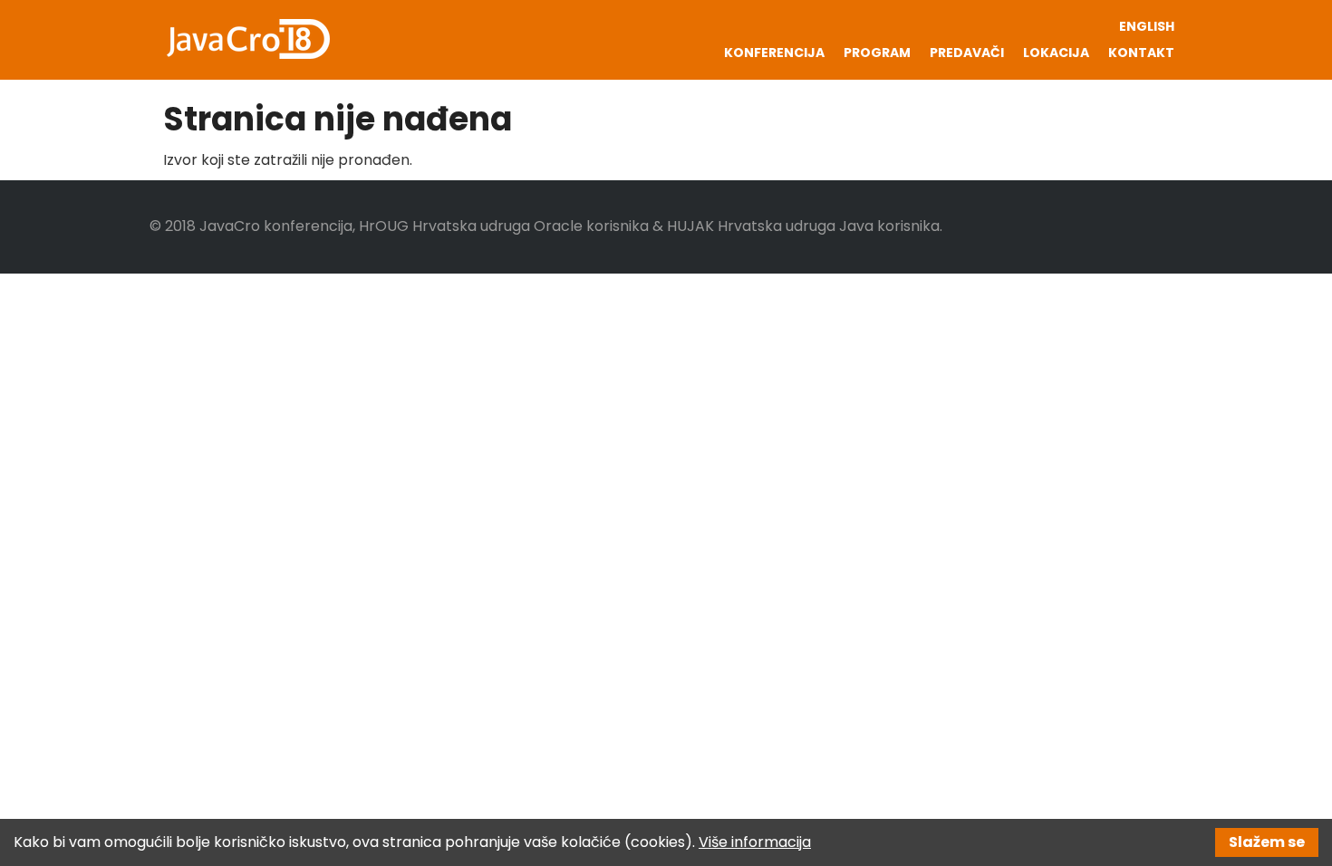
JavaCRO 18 (246, 39)
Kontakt (1141, 52)
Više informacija (755, 842)
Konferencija (774, 52)
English (1146, 26)
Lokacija (1056, 52)
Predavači (967, 52)
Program (877, 52)
